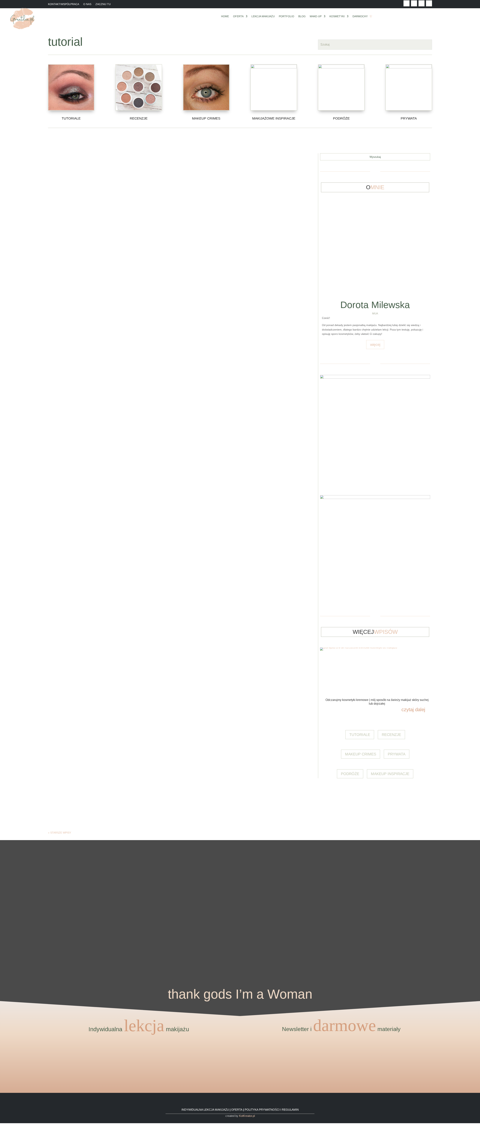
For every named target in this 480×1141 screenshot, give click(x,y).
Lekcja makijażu (263, 16)
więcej (375, 344)
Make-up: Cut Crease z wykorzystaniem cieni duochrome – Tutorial (172, 730)
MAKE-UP (276, 172)
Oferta (238, 16)
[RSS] (1, 1138)
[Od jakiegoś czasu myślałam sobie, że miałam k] (133, 871)
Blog (302, 16)
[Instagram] (1, 1134)
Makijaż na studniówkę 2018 (172, 166)
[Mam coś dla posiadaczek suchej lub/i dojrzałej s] (240, 895)
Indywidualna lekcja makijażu (205, 1109)
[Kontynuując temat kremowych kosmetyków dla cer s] (26, 889)
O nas (87, 4)
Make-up (316, 16)
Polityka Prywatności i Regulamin (272, 1109)
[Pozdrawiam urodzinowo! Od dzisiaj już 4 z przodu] (453, 853)
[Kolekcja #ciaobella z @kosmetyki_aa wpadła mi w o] (186, 909)
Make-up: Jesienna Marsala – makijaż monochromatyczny (172, 618)
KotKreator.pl (247, 1115)
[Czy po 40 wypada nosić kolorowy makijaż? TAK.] (400, 862)
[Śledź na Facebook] (407, 3)
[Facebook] (1, 1125)
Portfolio (286, 16)
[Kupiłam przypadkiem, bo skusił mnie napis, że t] (293, 895)
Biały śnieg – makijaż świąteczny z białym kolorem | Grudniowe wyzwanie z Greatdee (172, 448)
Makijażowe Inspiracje (273, 118)
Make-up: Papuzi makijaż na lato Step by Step (172, 787)
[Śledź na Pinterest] (421, 3)
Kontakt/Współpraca (63, 4)
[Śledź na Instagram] (429, 3)
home (225, 16)
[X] (1, 1129)
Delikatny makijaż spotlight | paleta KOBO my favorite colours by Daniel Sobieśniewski (172, 279)
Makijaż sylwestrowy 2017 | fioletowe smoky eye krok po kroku (172, 222)
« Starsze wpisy (59, 832)
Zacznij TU (103, 4)
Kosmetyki (337, 16)
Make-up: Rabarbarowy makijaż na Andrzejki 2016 (172, 561)
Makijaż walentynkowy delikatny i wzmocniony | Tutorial (172, 392)
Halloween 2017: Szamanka (173, 335)
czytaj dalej (280, 190)
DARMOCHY (360, 16)
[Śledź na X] (414, 3)
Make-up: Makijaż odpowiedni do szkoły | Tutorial (172, 674)
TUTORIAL (287, 172)
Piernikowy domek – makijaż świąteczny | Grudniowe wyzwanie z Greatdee (172, 505)
